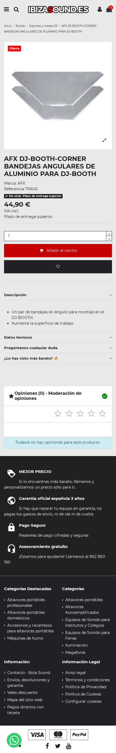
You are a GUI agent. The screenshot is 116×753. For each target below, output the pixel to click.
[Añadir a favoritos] (58, 266)
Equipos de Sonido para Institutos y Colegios (87, 622)
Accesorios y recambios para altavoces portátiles (30, 628)
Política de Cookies (83, 694)
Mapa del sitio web (24, 699)
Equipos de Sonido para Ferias (87, 635)
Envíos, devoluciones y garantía (28, 682)
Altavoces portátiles (84, 599)
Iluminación (76, 645)
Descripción (15, 295)
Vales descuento (22, 692)
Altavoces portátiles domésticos (26, 615)
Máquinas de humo (25, 638)
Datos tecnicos (18, 337)
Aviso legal (75, 672)
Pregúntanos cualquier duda (30, 348)
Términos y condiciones (87, 679)
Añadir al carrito (62, 250)
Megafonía (75, 652)
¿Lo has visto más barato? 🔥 (31, 358)
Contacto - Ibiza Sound (28, 672)
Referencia (14, 189)
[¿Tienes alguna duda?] (13, 739)
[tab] (58, 295)
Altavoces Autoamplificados (82, 609)
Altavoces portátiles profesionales (26, 602)
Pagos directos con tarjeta (25, 710)
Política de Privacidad (85, 686)
